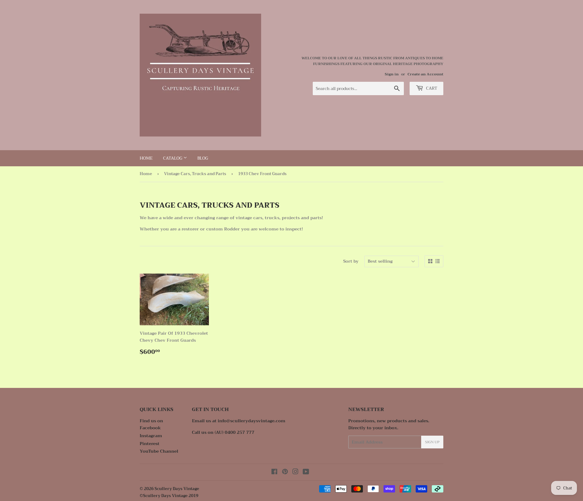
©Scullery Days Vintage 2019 (169, 495)
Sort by (351, 261)
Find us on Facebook (151, 424)
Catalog (173, 158)
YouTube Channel (159, 451)
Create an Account (425, 74)
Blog (202, 158)
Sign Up (432, 442)
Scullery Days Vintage (177, 488)
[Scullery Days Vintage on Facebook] (274, 472)
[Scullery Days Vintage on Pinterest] (285, 472)
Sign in (392, 74)
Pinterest (149, 443)
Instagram (151, 435)
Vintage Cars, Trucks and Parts (195, 173)
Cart (431, 88)
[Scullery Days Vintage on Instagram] (295, 472)
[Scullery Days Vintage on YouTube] (306, 472)
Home (146, 158)
